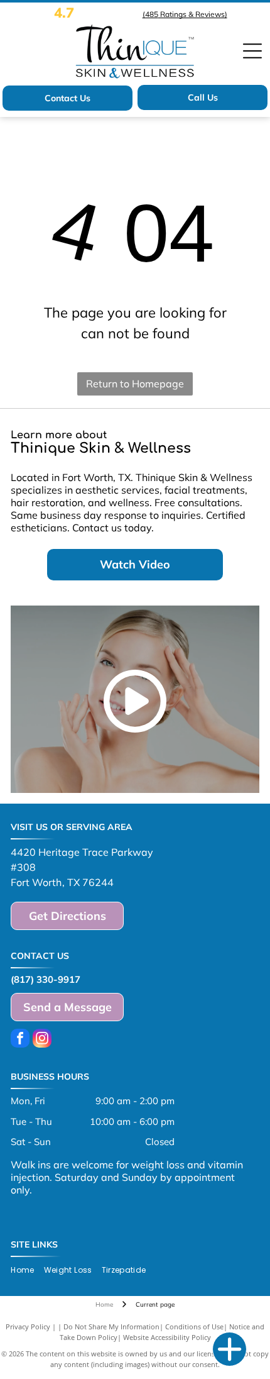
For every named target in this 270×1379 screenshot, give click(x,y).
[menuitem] (27, 1270)
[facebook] (20, 1040)
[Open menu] (252, 51)
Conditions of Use (194, 1326)
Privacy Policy (28, 1326)
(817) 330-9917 (45, 979)
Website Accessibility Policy (167, 1337)
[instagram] (42, 1040)
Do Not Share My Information (111, 1326)
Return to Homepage (135, 383)
